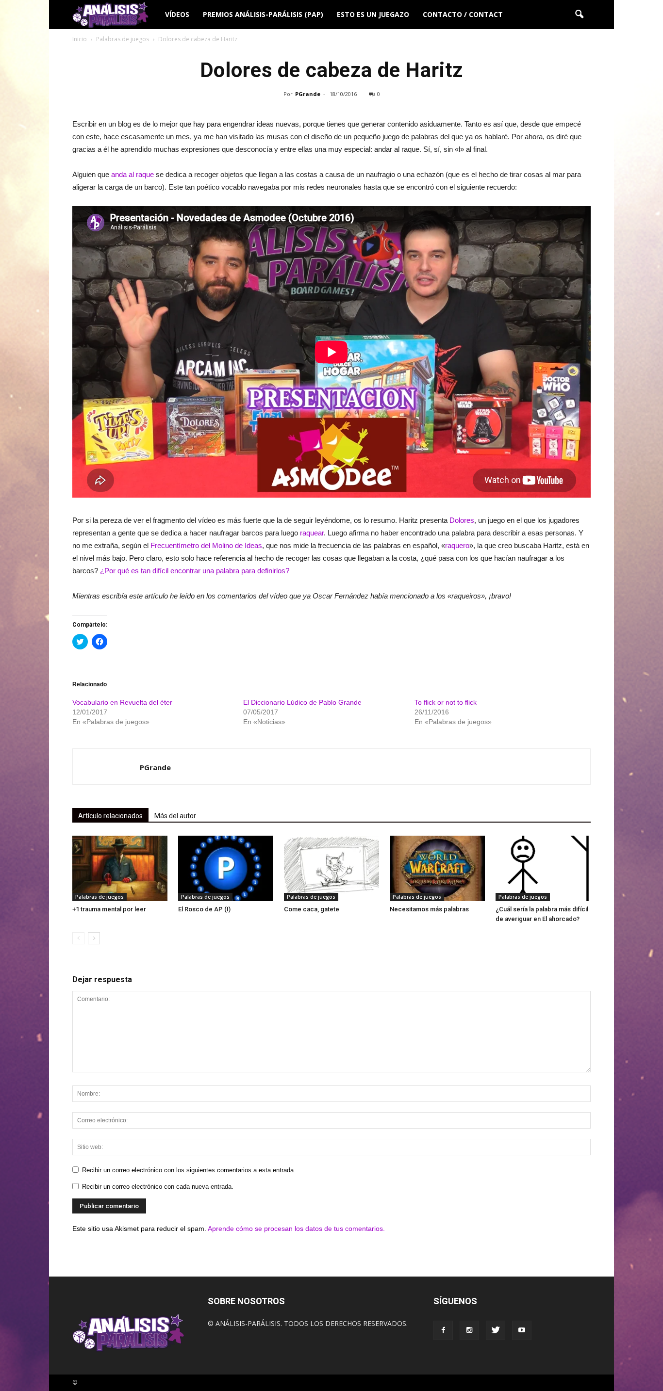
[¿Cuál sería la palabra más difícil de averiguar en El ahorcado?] (543, 868)
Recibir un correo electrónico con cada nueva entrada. (157, 1186)
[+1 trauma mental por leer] (119, 868)
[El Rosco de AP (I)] (225, 868)
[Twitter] (495, 1330)
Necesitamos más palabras (429, 909)
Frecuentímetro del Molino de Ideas (206, 545)
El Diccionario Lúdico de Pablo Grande (302, 702)
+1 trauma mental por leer (109, 909)
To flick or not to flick (445, 702)
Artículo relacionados (110, 816)
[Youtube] (521, 1330)
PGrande (307, 93)
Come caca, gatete (311, 909)
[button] (579, 14)
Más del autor (175, 816)
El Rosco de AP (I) (204, 909)
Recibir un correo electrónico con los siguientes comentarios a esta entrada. (189, 1170)
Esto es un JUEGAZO (373, 14)
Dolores (461, 520)
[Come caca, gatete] (331, 868)
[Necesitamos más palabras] (437, 868)
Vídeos (177, 14)
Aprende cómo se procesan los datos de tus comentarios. (296, 1228)
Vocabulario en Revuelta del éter (122, 702)
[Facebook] (443, 1330)
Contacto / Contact (463, 14)
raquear (312, 533)
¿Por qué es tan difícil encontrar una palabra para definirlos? (194, 570)
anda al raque (132, 174)
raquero (457, 545)
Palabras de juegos (99, 896)
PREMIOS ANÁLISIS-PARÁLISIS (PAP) (263, 14)
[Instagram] (469, 1330)
